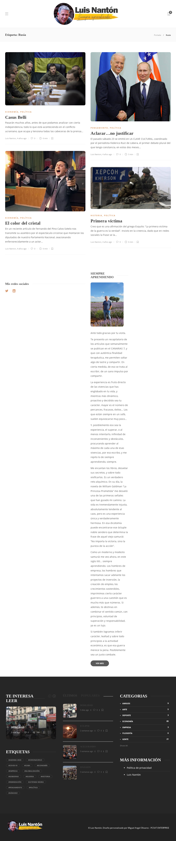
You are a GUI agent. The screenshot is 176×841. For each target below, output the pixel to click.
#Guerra (30, 776)
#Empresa (13, 771)
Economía (12, 112)
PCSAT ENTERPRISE (160, 827)
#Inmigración (14, 782)
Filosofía (145, 733)
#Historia (45, 776)
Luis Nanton (10, 138)
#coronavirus (35, 760)
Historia (96, 215)
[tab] (70, 695)
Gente (145, 739)
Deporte (145, 715)
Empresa (145, 727)
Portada (157, 35)
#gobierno (13, 776)
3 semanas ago (86, 751)
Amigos (145, 703)
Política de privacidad (139, 767)
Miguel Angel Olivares (138, 827)
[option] (31, 723)
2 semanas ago (86, 730)
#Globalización (32, 771)
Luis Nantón (134, 774)
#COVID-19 (12, 765)
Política (26, 112)
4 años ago (22, 138)
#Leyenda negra (36, 782)
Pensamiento (99, 128)
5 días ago (15, 732)
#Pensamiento (15, 787)
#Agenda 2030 (14, 760)
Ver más (100, 663)
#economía (42, 765)
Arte (145, 709)
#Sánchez (13, 793)
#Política (33, 787)
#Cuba (27, 765)
